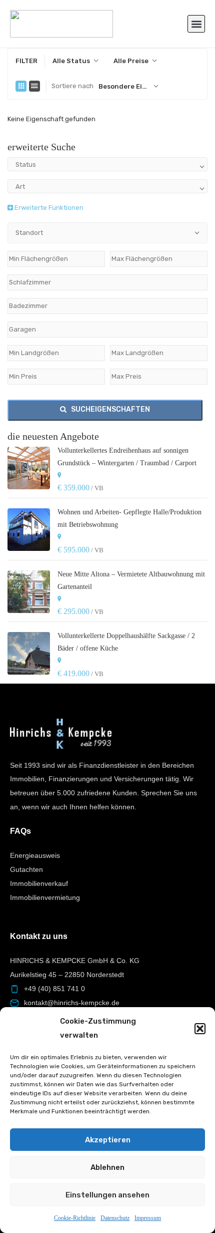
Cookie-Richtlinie (75, 1217)
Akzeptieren (107, 1139)
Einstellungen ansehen (108, 1194)
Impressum (147, 1217)
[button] (200, 1029)
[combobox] (75, 61)
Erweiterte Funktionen (48, 207)
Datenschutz (115, 1217)
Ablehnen (107, 1167)
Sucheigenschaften (110, 409)
